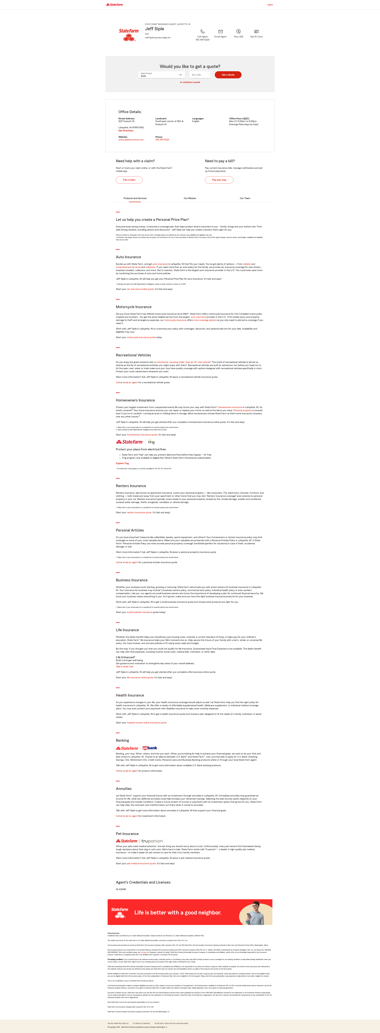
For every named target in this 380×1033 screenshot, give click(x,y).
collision (247, 264)
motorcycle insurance (175, 320)
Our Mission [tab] (190, 198)
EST (246, 118)
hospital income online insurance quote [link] (146, 722)
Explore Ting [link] (122, 463)
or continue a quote (190, 82)
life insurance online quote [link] (140, 677)
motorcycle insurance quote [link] (141, 337)
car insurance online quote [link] (140, 289)
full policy (143, 952)
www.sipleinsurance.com (131, 139)
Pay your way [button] (219, 180)
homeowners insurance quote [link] (142, 435)
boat (188, 362)
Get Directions (125, 130)
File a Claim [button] (129, 180)
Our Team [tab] (245, 198)
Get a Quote (228, 75)
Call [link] (118, 382)
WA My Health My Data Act (118, 1023)
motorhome (162, 362)
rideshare (150, 267)
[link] (220, 39)
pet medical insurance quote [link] (141, 863)
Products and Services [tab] (135, 198)
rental (138, 267)
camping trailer (177, 362)
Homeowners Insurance (230, 407)
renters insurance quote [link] (139, 512)
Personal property (242, 410)
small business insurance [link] (139, 612)
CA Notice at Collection (141, 1023)
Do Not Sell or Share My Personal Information (171, 1023)
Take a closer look (124, 666)
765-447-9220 (162, 139)
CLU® (147, 34)
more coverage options (205, 320)
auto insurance (160, 264)
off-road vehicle (202, 362)
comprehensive (124, 267)
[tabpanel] (190, 125)
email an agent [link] (130, 382)
